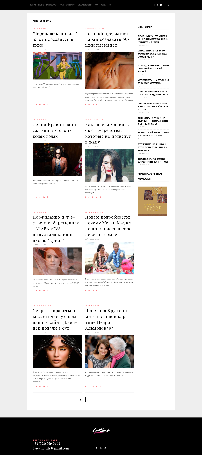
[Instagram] (157, 5)
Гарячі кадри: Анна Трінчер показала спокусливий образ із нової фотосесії (153, 68)
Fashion (89, 120)
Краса (97, 120)
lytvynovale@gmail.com (51, 448)
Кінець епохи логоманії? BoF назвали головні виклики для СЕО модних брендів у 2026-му (153, 121)
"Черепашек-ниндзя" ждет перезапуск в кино (55, 39)
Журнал (33, 5)
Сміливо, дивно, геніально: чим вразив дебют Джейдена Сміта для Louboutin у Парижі (152, 53)
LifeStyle (41, 5)
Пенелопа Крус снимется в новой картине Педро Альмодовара (107, 319)
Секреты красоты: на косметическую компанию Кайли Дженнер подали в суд (56, 319)
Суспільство (70, 5)
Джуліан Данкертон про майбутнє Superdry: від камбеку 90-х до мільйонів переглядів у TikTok (153, 39)
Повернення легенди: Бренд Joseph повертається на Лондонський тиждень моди (152, 147)
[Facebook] (154, 5)
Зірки (61, 5)
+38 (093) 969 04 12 (46, 443)
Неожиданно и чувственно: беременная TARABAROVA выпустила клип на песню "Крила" (56, 228)
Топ (102, 120)
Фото (96, 5)
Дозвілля (99, 28)
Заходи (103, 5)
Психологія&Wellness (84, 5)
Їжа (110, 5)
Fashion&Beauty (51, 5)
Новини (43, 28)
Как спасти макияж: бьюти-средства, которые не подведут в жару (108, 133)
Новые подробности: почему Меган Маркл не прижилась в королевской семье (109, 225)
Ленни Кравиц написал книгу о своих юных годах (55, 130)
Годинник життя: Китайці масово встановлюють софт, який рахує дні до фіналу (153, 106)
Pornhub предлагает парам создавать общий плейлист (107, 39)
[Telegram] (161, 5)
